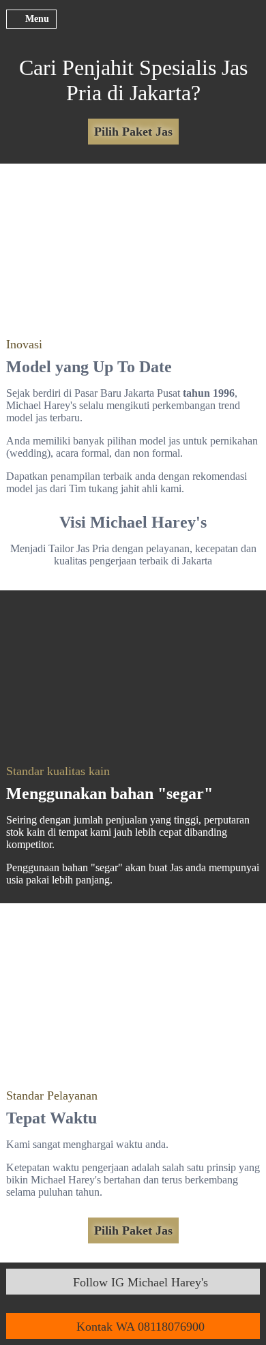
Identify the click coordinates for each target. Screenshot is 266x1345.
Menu (37, 19)
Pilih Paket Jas (133, 131)
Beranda (133, 28)
